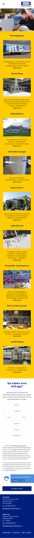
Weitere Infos (17, 68)
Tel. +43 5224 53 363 (8, 523)
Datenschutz (6, 532)
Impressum (16, 532)
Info (23, 480)
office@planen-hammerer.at (11, 508)
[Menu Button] (3, 4)
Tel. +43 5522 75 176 (8, 505)
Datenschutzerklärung (19, 446)
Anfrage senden (17, 489)
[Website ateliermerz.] (32, 536)
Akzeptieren (16, 480)
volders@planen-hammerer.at (12, 526)
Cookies (28, 532)
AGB (23, 532)
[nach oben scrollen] (32, 524)
